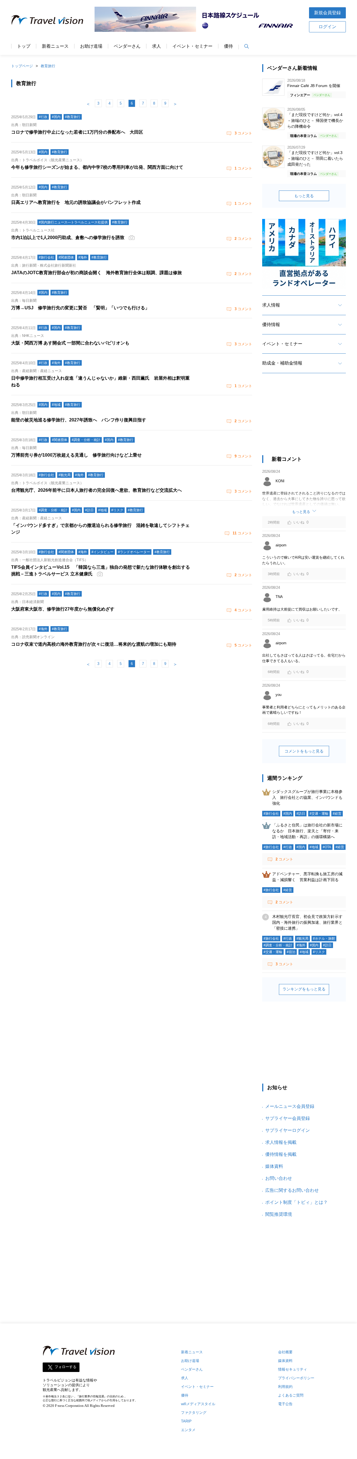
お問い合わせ (278, 1178)
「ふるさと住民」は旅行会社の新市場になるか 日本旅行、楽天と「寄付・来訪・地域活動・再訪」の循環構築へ (307, 831)
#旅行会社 (271, 814)
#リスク (319, 952)
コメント (243, 133)
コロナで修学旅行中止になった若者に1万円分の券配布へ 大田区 (77, 132)
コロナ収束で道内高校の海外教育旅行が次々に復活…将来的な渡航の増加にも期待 (93, 644)
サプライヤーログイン (287, 1130)
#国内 (287, 814)
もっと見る (304, 196)
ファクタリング (193, 1412)
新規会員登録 (327, 12)
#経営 (337, 814)
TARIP (186, 1421)
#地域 (314, 847)
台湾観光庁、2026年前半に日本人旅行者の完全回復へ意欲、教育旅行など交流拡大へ (96, 490)
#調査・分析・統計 (278, 945)
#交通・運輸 (319, 814)
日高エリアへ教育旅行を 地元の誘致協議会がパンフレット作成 (76, 202)
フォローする (65, 1367)
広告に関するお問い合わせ (292, 1190)
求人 (156, 46)
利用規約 (285, 1387)
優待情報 (271, 324)
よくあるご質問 (290, 1395)
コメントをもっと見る (304, 751)
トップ (23, 46)
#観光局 (302, 938)
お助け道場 (91, 46)
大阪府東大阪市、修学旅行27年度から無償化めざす (62, 609)
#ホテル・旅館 (324, 938)
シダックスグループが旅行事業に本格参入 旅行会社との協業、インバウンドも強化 (307, 797)
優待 (228, 46)
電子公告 (285, 1404)
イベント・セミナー (192, 46)
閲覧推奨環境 (278, 1214)
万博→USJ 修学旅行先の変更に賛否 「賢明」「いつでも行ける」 (80, 307)
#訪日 (300, 814)
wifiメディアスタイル (198, 1404)
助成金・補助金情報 (282, 363)
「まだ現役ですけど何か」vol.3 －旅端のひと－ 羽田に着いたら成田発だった (315, 158)
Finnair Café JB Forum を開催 (313, 85)
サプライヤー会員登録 (287, 1118)
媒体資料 (274, 1166)
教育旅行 (48, 66)
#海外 (301, 945)
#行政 (287, 847)
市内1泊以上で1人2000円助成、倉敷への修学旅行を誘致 (67, 237)
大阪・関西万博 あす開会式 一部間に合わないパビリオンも (70, 343)
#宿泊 (291, 952)
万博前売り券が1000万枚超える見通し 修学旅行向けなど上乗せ (76, 455)
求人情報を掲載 (280, 1142)
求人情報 (271, 305)
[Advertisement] (304, 419)
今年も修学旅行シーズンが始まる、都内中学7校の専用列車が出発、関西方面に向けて (97, 167)
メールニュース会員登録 (289, 1106)
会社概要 (285, 1352)
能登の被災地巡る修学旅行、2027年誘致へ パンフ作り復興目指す (78, 420)
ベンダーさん (127, 46)
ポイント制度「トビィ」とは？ (296, 1202)
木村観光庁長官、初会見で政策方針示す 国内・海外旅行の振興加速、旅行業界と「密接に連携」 (309, 922)
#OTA (327, 847)
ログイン (327, 26)
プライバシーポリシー (296, 1378)
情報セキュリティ (292, 1369)
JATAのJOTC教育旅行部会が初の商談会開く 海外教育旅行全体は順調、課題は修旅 (96, 272)
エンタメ (188, 1430)
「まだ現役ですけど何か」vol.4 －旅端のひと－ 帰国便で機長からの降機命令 (315, 120)
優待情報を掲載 (280, 1154)
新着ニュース (55, 46)
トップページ (22, 66)
